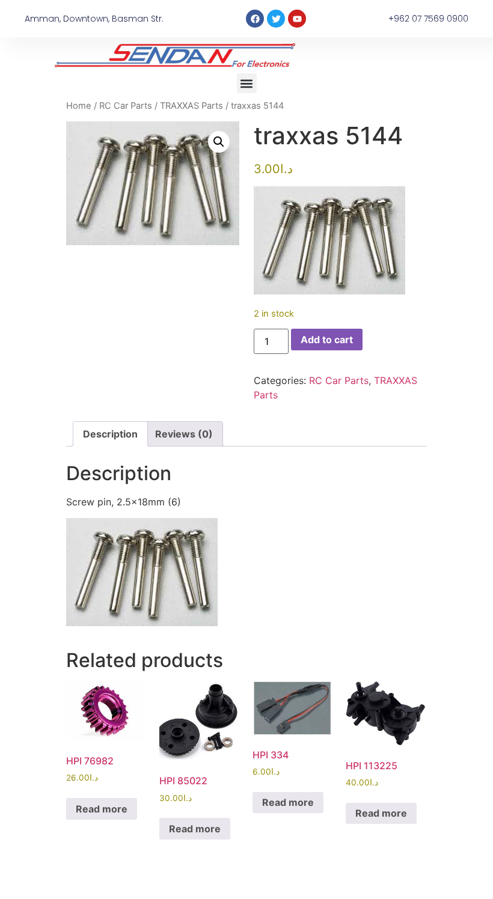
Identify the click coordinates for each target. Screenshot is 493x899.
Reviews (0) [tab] (184, 434)
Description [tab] (110, 434)
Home (78, 105)
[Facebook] (255, 19)
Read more (101, 809)
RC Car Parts (125, 105)
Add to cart (327, 340)
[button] (247, 83)
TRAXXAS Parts (191, 105)
